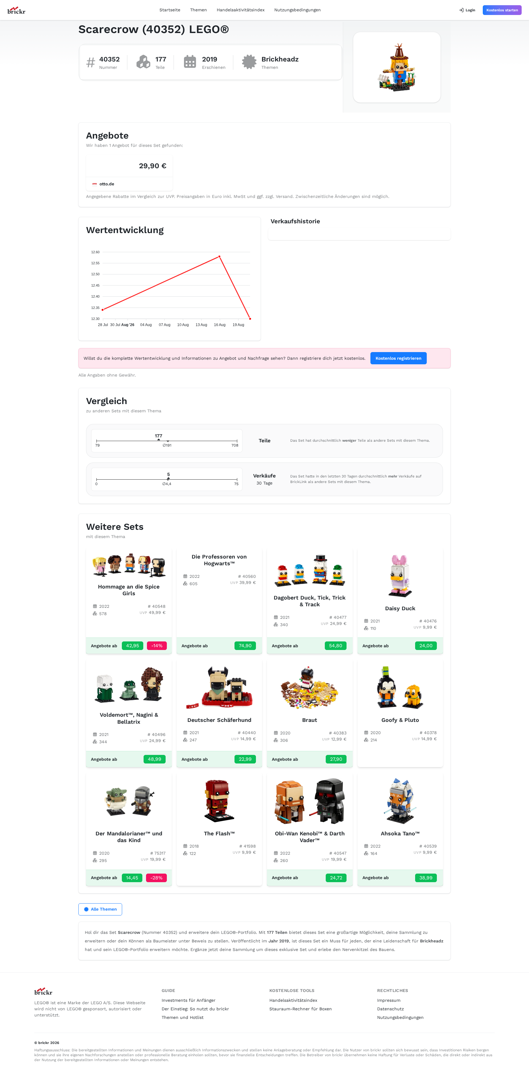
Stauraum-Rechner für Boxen (300, 1008)
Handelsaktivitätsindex (240, 9)
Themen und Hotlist (183, 1017)
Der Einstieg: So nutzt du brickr (195, 1008)
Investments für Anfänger (189, 1000)
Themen (198, 9)
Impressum (388, 1000)
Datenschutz (390, 1008)
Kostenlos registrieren (399, 358)
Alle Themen (104, 909)
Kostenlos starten (502, 10)
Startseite (169, 9)
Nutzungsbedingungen (297, 9)
